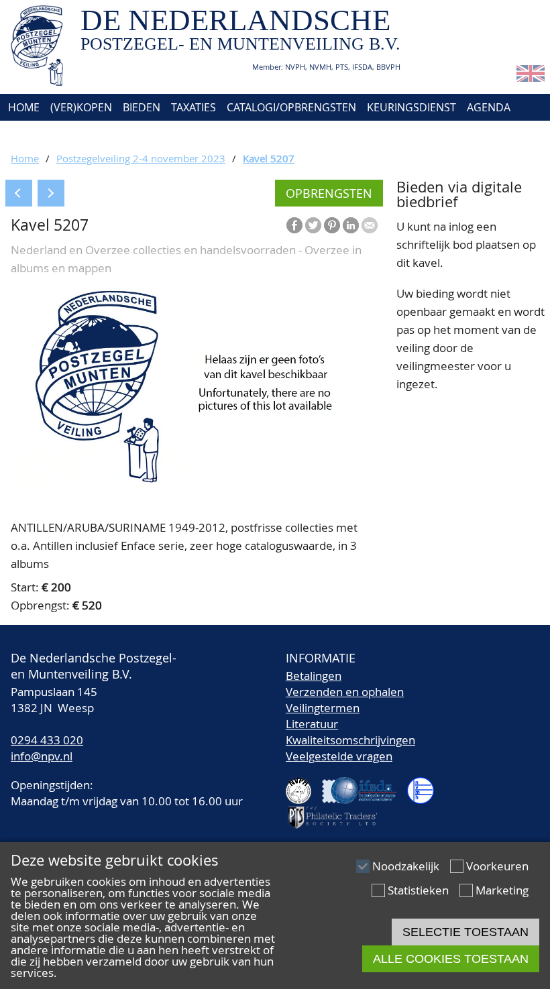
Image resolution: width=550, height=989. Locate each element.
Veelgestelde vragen (339, 756)
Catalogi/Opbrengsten (291, 107)
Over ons (31, 134)
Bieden (141, 107)
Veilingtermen (323, 707)
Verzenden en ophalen (345, 691)
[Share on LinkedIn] (351, 225)
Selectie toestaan (465, 932)
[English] (530, 77)
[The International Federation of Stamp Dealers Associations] (364, 785)
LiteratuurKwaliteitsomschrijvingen (350, 732)
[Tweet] (313, 225)
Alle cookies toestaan (451, 959)
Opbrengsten (329, 193)
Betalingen (313, 675)
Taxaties (193, 107)
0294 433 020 (47, 740)
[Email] (370, 225)
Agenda (488, 107)
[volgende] (51, 193)
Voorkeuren (497, 866)
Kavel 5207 (268, 158)
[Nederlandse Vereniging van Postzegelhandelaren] (304, 785)
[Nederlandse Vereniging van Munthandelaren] (426, 785)
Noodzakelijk (405, 866)
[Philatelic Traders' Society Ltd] (338, 811)
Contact (92, 134)
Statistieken (418, 890)
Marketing (502, 890)
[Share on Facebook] (294, 225)
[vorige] (18, 193)
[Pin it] (332, 225)
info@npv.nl (41, 756)
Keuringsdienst (411, 107)
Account (152, 134)
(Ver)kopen (81, 107)
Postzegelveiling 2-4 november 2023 (140, 158)
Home (22, 107)
